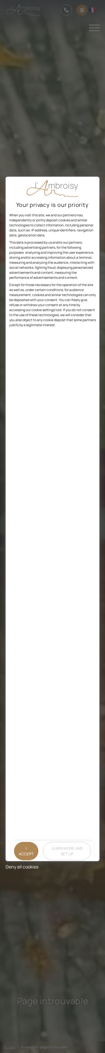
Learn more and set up (67, 851)
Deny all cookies (22, 867)
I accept (26, 851)
